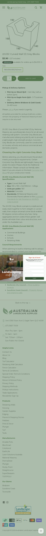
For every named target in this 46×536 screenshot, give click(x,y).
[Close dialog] (45, 255)
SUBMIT (34, 278)
